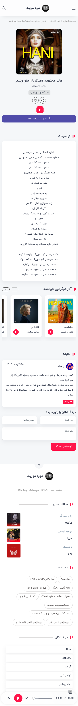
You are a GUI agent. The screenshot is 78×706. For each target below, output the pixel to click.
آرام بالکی (65, 676)
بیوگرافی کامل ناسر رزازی (29, 622)
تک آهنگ (55, 32)
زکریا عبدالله (66, 516)
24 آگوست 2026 (15, 365)
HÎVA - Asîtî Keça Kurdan (42, 580)
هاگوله (69, 523)
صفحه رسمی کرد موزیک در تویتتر (39, 270)
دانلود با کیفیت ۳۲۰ (37, 118)
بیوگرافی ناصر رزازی (59, 622)
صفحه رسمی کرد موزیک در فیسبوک (39, 260)
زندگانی (35, 327)
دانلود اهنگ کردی (39, 163)
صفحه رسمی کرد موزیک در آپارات (39, 265)
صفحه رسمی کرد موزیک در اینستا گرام (39, 254)
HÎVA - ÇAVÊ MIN (61, 588)
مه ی (69, 554)
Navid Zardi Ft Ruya (36, 588)
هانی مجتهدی (39, 86)
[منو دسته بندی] (73, 8)
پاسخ (66, 402)
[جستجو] (4, 8)
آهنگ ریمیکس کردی (58, 605)
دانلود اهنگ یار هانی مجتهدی (39, 153)
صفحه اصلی (56, 490)
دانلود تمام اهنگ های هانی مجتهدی (39, 158)
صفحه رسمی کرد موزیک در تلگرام (39, 275)
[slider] (42, 698)
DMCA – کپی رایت (38, 490)
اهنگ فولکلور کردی (39, 92)
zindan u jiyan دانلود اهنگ (55, 597)
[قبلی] (9, 698)
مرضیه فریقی (65, 532)
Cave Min (65, 580)
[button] (14, 289)
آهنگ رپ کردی (27, 597)
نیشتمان (68, 327)
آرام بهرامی (65, 684)
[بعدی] (27, 698)
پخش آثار (22, 490)
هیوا (70, 539)
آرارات (68, 667)
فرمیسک (68, 547)
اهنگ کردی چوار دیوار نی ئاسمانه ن (51, 614)
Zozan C (66, 658)
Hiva (68, 649)
